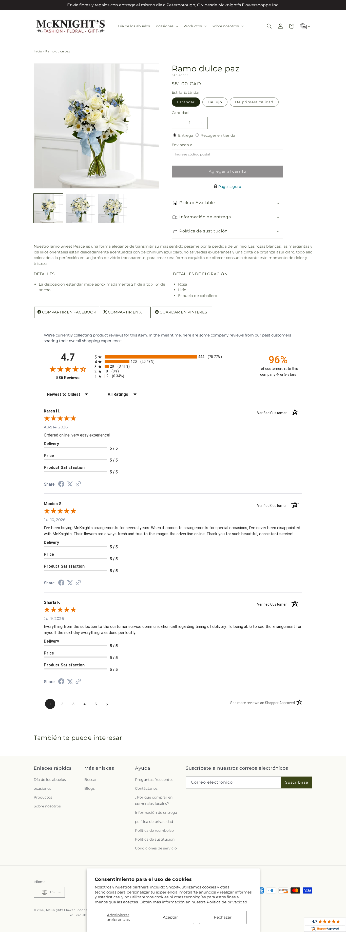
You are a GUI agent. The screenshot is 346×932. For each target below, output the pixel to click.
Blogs (89, 788)
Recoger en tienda (218, 135)
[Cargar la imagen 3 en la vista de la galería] (112, 208)
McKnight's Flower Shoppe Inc (69, 910)
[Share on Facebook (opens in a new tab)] (61, 484)
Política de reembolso (154, 830)
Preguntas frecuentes (154, 779)
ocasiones (42, 788)
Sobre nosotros (47, 806)
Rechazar (223, 917)
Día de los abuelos (50, 779)
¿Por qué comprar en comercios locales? (153, 800)
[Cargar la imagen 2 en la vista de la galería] (80, 208)
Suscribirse (296, 782)
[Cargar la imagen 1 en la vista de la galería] (48, 208)
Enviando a (190, 145)
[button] (166, 26)
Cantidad (180, 112)
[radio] (173, 357)
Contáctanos (146, 788)
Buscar (90, 779)
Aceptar (170, 917)
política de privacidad (154, 821)
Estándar (186, 102)
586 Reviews (74, 377)
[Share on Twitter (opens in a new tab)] (70, 484)
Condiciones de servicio (156, 848)
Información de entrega (156, 812)
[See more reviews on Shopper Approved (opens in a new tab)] (78, 484)
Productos (43, 797)
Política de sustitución (155, 839)
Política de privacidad (227, 902)
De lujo (215, 102)
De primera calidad (254, 102)
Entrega (186, 135)
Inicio (38, 51)
